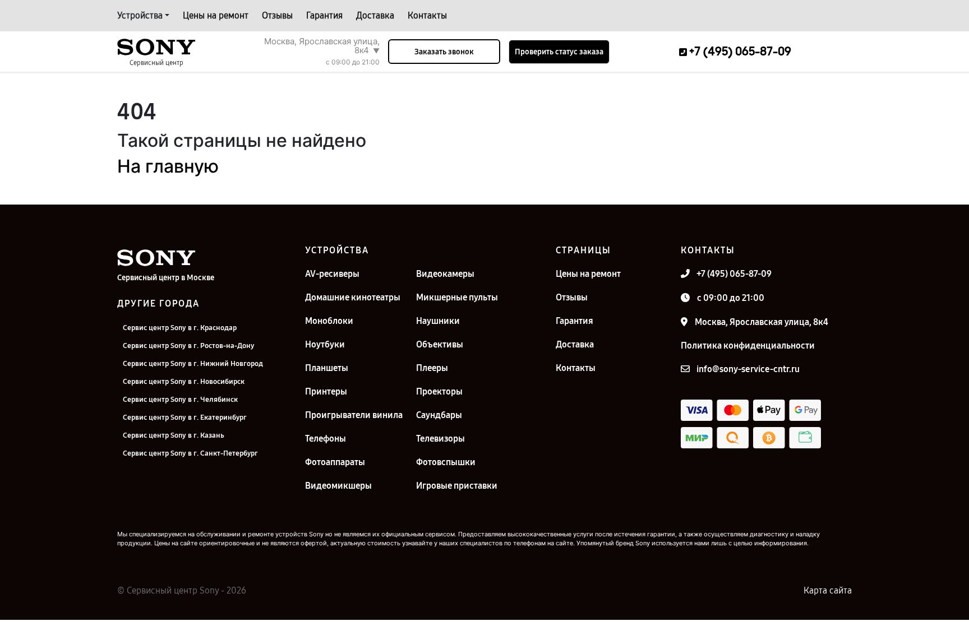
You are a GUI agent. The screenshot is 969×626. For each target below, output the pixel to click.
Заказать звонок (444, 52)
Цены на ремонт (215, 15)
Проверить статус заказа (559, 52)
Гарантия (324, 15)
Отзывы (277, 15)
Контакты (427, 15)
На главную (168, 166)
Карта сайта (828, 590)
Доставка (375, 15)
